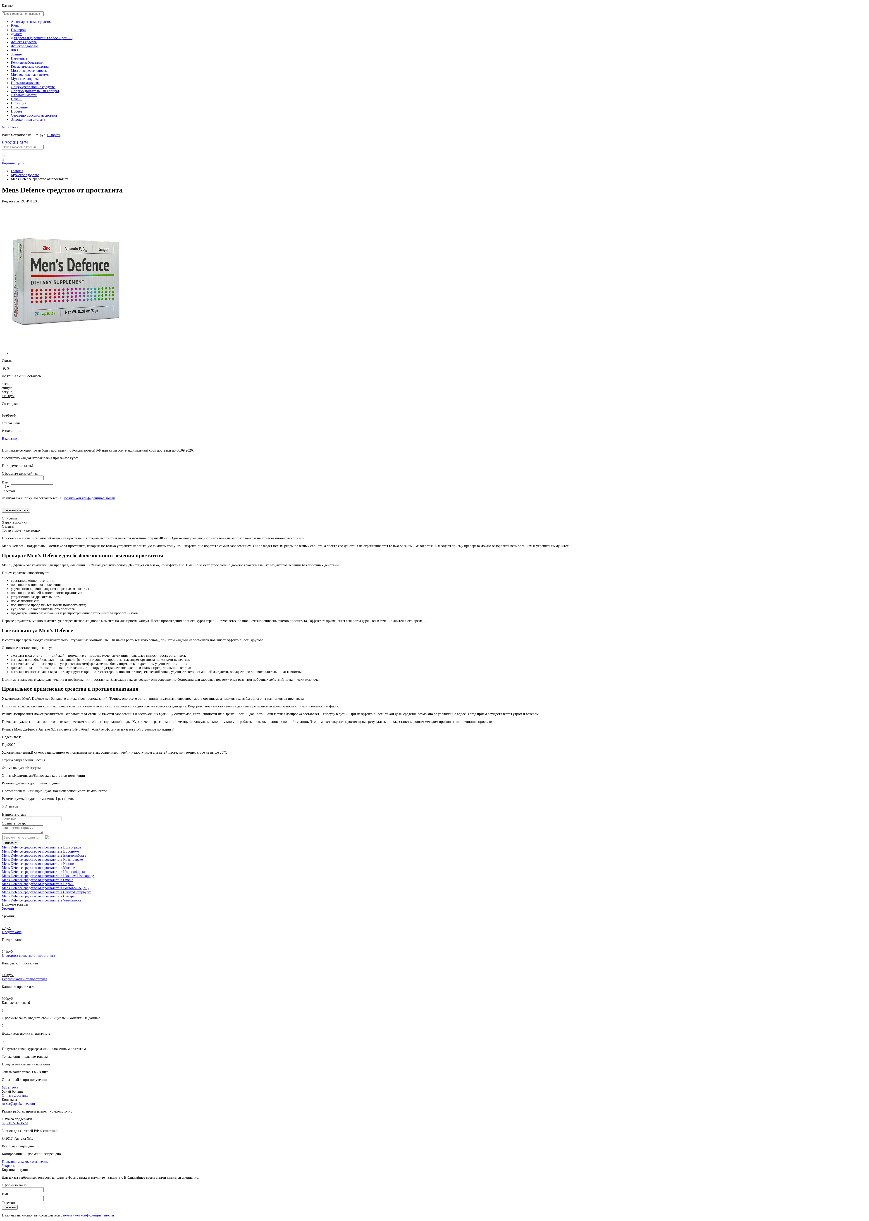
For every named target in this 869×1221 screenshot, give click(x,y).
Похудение (19, 107)
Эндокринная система (28, 119)
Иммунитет (20, 58)
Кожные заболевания (27, 62)
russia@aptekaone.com (18, 1104)
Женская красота (24, 42)
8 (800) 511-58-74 (15, 142)
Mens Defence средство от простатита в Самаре (38, 896)
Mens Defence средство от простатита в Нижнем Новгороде (48, 876)
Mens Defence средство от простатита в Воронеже (40, 851)
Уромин (8, 908)
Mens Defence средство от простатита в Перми (38, 884)
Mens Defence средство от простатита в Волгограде (41, 847)
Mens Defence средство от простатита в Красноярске (42, 859)
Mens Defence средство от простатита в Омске (37, 880)
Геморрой (18, 30)
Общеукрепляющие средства (33, 87)
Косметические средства (30, 66)
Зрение (16, 54)
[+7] (6, 486)
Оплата (7, 1095)
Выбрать (53, 135)
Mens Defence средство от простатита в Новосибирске (44, 872)
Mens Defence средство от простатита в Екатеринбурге (44, 855)
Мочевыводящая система (30, 75)
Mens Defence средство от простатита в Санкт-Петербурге (46, 892)
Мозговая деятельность (29, 70)
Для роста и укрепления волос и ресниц (42, 38)
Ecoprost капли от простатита (24, 979)
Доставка (21, 1095)
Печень (16, 99)
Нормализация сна (25, 83)
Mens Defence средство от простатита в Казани (38, 863)
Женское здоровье (24, 46)
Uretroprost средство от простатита (28, 955)
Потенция (18, 103)
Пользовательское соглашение (25, 1161)
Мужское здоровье (25, 79)
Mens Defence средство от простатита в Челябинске (41, 900)
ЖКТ (15, 50)
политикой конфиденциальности (89, 498)
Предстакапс (11, 932)
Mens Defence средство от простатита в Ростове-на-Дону (45, 888)
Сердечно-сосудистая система (34, 115)
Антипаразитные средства (31, 22)
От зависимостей (24, 95)
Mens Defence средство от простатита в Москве (38, 868)
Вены (15, 26)
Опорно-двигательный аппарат (35, 91)
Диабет (16, 34)
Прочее (16, 111)
